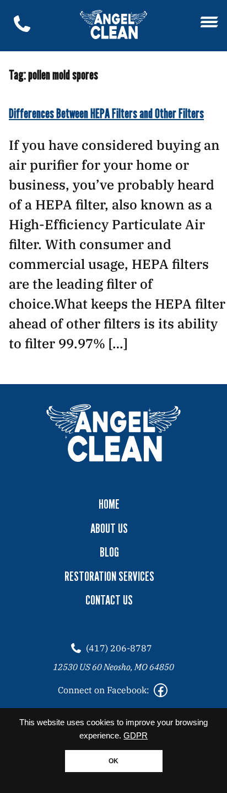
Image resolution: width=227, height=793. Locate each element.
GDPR (135, 735)
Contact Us (109, 600)
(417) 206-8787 (119, 648)
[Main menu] (209, 23)
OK (113, 761)
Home (109, 504)
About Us (109, 528)
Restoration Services (109, 576)
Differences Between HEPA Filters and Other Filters (106, 113)
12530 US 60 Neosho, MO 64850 (113, 667)
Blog (109, 552)
